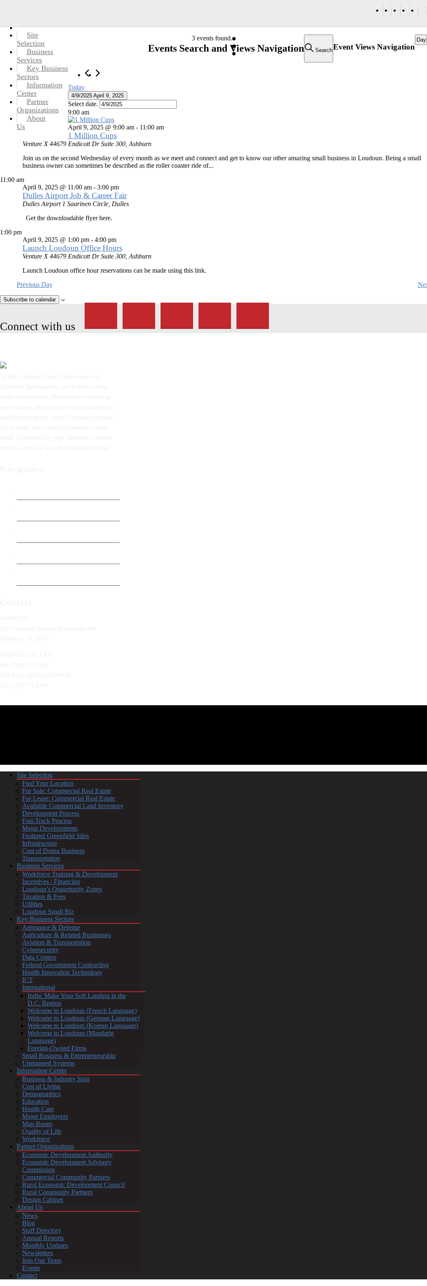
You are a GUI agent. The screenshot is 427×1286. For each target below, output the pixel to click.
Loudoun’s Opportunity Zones (62, 889)
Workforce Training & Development (70, 874)
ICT (27, 979)
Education (35, 1101)
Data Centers (39, 957)
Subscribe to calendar (29, 299)
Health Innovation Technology (62, 972)
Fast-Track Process (47, 820)
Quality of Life (41, 1131)
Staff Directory (41, 1230)
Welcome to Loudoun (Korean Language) (83, 1025)
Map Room (37, 1123)
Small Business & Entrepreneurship (69, 1055)
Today (76, 87)
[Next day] (97, 73)
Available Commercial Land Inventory (72, 805)
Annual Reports (43, 1237)
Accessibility (33, 553)
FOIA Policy (33, 531)
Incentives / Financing (51, 881)
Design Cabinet (42, 1199)
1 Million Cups (92, 135)
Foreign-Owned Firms (57, 1048)
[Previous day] (87, 73)
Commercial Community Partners (66, 1177)
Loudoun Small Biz (48, 911)
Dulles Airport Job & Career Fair (75, 195)
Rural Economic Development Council (73, 1184)
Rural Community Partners (57, 1192)
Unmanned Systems (48, 1063)
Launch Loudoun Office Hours (72, 248)
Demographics (41, 1093)
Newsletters (37, 1252)
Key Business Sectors (45, 919)
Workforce (36, 1138)
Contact (27, 1275)
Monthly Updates (45, 1245)
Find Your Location (47, 783)
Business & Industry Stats (56, 1078)
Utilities (32, 904)
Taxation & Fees (43, 896)
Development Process (50, 813)
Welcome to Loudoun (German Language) (84, 1018)
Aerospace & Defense (51, 927)
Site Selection (35, 775)
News (30, 1215)
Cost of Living (41, 1086)
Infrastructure (39, 843)
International (38, 987)
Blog (28, 1222)
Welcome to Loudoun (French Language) (82, 1010)
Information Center (42, 1070)
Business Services (40, 865)
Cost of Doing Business (53, 850)
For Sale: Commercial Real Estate (66, 790)
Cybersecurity (40, 949)
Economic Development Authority (61, 510)
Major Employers (45, 1116)
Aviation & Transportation (56, 942)
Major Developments (50, 828)
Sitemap (27, 574)
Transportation (41, 858)
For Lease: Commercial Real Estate (68, 798)
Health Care (38, 1108)
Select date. (84, 103)
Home (25, 488)
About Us (30, 1207)
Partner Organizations (45, 1146)
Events (31, 1267)
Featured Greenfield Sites (55, 835)
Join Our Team (41, 1260)
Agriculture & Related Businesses (66, 934)
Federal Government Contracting (65, 964)
